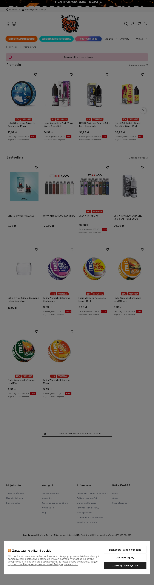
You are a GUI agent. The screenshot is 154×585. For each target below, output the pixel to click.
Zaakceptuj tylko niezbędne (125, 549)
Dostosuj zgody (125, 557)
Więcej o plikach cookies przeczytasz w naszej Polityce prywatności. (53, 563)
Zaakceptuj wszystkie (125, 565)
